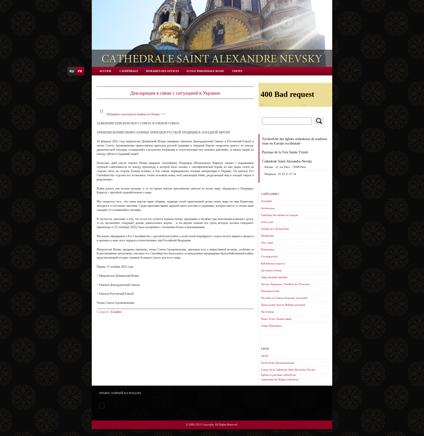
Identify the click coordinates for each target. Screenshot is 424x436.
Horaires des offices (162, 71)
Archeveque (268, 208)
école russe (267, 221)
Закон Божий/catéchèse (274, 277)
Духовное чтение (271, 270)
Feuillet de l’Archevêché (275, 228)
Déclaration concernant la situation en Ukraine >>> (136, 114)
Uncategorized (269, 256)
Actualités (116, 312)
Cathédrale (128, 71)
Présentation (268, 249)
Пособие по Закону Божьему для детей (284, 297)
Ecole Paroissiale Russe (205, 71)
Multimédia (267, 235)
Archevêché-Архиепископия (277, 362)
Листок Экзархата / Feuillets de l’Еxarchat (285, 284)
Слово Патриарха (271, 325)
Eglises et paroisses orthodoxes (278, 374)
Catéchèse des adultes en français (279, 215)
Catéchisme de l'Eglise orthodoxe (280, 379)
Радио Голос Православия (276, 318)
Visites (237, 71)
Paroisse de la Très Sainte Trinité (285, 152)
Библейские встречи (273, 263)
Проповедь (267, 311)
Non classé (267, 242)
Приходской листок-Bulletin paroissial (283, 304)
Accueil (105, 71)
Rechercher (319, 121)
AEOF (264, 355)
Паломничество (270, 291)
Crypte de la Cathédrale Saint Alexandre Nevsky (288, 369)
